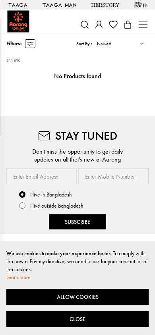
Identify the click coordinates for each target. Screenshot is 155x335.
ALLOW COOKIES (78, 296)
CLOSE (77, 319)
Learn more (18, 277)
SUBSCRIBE (77, 221)
